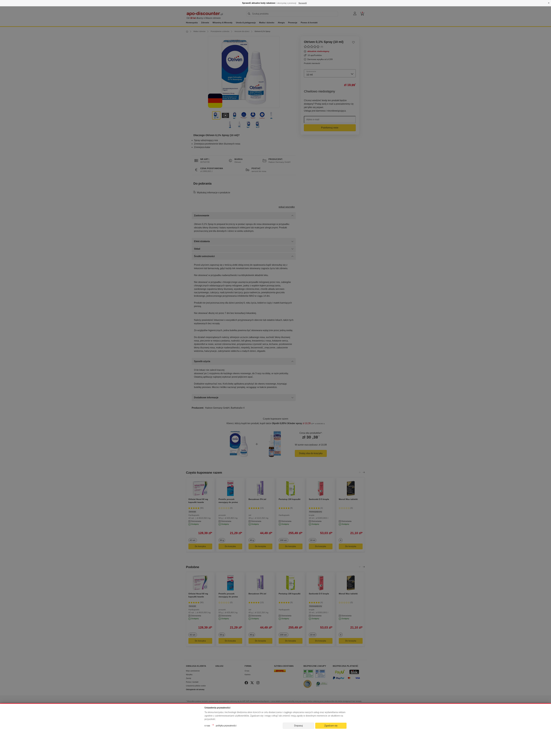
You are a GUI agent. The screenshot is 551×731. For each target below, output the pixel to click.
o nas (207, 725)
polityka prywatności (226, 725)
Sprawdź (302, 3)
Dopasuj (298, 725)
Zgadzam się (330, 725)
